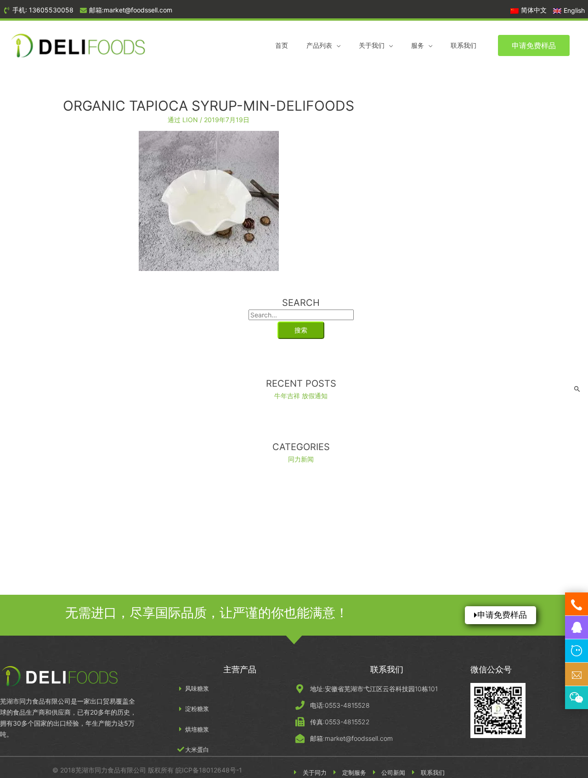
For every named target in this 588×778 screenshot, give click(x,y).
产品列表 (319, 45)
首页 (281, 45)
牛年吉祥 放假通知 (301, 396)
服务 (417, 45)
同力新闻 (301, 459)
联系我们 (463, 45)
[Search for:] (301, 315)
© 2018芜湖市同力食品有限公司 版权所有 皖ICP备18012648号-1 (147, 770)
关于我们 (371, 45)
